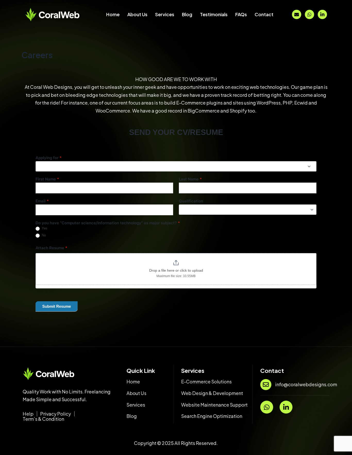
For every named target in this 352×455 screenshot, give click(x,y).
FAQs (241, 14)
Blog (187, 14)
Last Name (190, 179)
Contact (264, 14)
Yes (44, 228)
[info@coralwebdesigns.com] (265, 384)
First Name (47, 179)
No (43, 235)
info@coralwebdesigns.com (306, 384)
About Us (137, 14)
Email (42, 201)
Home (113, 14)
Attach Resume (51, 247)
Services (164, 14)
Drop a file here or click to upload (176, 270)
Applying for (49, 157)
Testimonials (214, 14)
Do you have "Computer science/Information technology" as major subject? (108, 222)
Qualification (191, 201)
